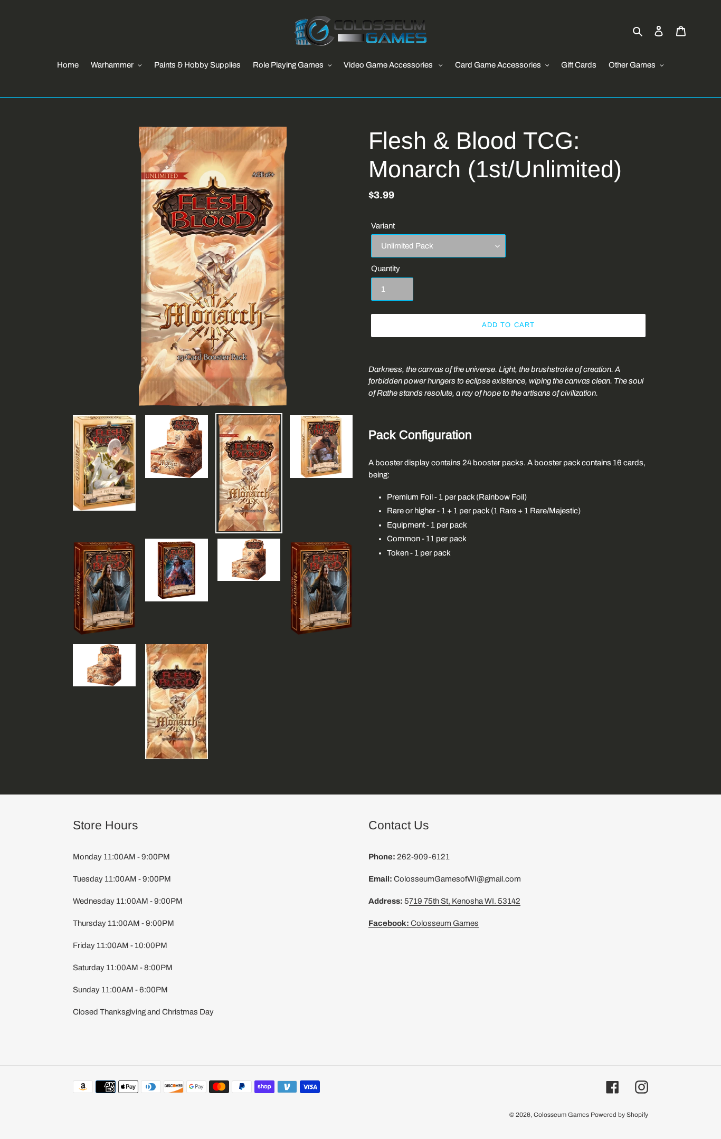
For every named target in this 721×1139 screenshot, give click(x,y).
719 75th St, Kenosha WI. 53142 (464, 901)
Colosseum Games (423, 923)
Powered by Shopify (619, 1114)
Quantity (385, 268)
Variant (383, 226)
